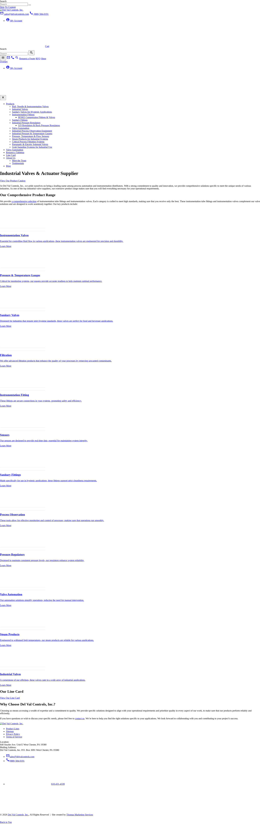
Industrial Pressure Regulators (26, 122)
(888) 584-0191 (15, 761)
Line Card (11, 155)
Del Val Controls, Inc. (18, 814)
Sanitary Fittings (20, 120)
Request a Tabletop (15, 152)
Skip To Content (8, 7)
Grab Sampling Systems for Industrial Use (32, 147)
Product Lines (12, 728)
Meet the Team (19, 160)
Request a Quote (27, 58)
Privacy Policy (13, 734)
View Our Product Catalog (12, 180)
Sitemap (10, 731)
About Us (10, 158)
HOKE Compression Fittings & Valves (36, 117)
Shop (43, 58)
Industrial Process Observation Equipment (32, 131)
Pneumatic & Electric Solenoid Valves (30, 144)
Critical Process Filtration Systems (28, 141)
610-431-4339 (58, 784)
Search (3, 1)
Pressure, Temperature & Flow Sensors (30, 136)
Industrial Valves (20, 109)
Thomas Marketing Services (79, 814)
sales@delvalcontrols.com (20, 756)
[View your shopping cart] (22, 93)
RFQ (38, 58)
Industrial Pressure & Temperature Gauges (32, 133)
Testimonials (18, 163)
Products (10, 103)
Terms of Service (14, 737)
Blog (8, 166)
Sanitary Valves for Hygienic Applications (32, 112)
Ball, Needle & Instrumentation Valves (30, 106)
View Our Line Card (10, 698)
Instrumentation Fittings (23, 114)
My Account (14, 20)
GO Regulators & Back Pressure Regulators (39, 125)
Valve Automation (20, 128)
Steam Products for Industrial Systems (30, 139)
